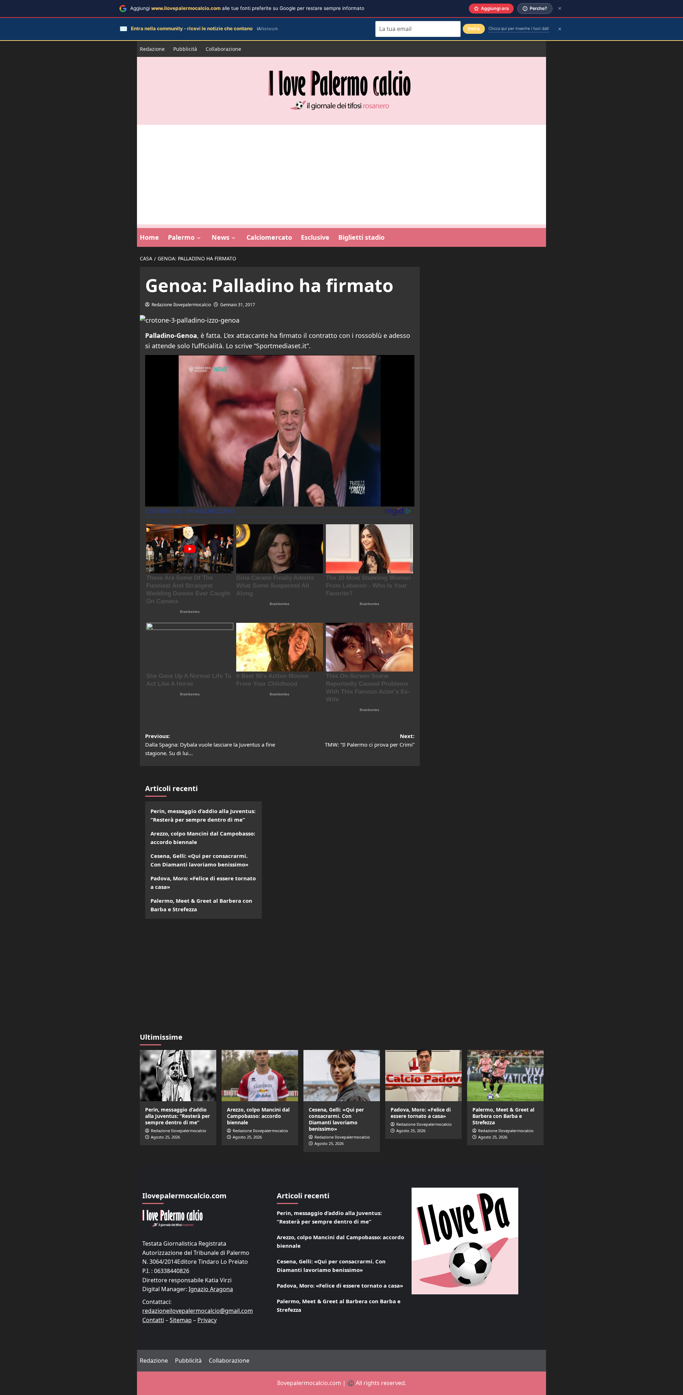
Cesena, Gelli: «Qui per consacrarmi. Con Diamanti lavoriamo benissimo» (199, 860)
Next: (369, 740)
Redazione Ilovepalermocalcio (181, 305)
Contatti (153, 1320)
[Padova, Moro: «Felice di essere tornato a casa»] (423, 1075)
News (220, 237)
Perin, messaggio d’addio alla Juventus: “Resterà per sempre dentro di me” (202, 815)
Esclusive (315, 237)
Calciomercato (269, 237)
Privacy (207, 1320)
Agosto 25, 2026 (165, 1137)
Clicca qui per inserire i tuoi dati (518, 28)
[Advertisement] (341, 174)
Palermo (181, 237)
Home (149, 237)
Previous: (210, 744)
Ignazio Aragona (211, 1289)
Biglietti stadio (361, 237)
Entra (474, 29)
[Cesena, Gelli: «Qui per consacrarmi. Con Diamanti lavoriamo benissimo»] (341, 1075)
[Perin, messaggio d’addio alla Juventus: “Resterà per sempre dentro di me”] (178, 1075)
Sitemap (181, 1320)
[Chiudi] (559, 8)
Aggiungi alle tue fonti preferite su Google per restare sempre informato (247, 8)
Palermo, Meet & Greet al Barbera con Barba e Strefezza (201, 905)
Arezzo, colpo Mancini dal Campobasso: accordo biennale (202, 837)
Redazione (152, 49)
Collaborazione (223, 49)
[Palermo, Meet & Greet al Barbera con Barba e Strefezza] (505, 1075)
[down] (199, 238)
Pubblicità (185, 49)
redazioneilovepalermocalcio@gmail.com (197, 1311)
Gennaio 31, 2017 (237, 305)
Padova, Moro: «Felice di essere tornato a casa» (203, 882)
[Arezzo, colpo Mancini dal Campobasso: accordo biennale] (260, 1075)
